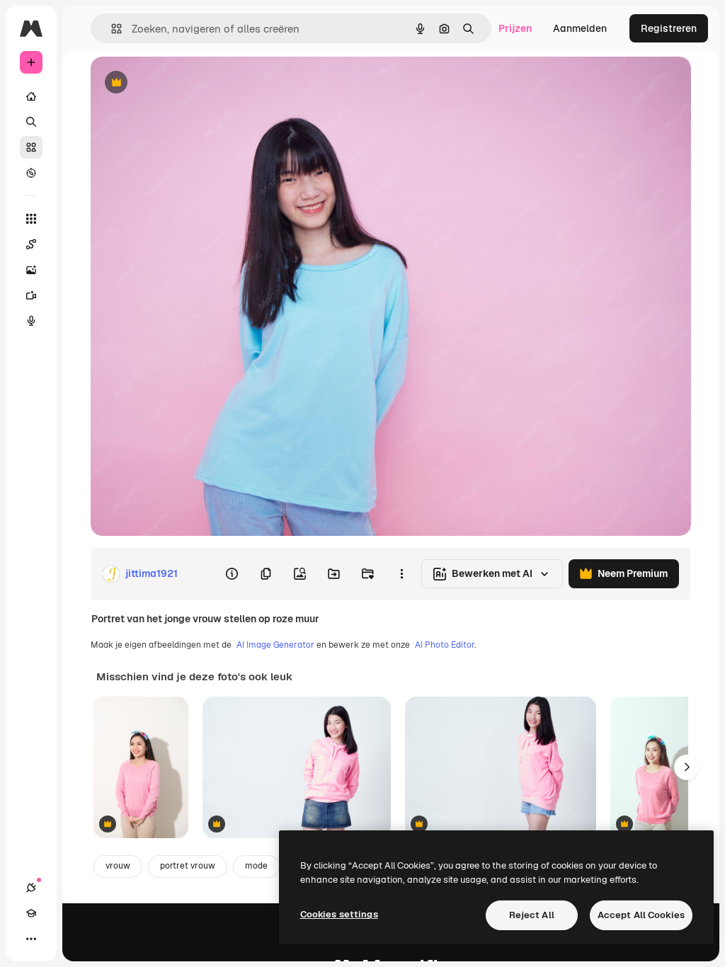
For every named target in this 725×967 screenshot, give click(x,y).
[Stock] (31, 147)
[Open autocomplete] (110, 28)
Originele (183, 83)
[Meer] (31, 938)
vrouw (117, 865)
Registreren (669, 28)
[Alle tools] (31, 218)
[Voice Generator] (31, 320)
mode (256, 865)
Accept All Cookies (641, 915)
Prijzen (515, 28)
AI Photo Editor (444, 645)
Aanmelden (580, 28)
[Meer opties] (401, 574)
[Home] (31, 96)
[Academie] (31, 913)
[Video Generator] (31, 295)
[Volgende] (687, 767)
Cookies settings (339, 914)
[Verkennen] (31, 172)
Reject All (531, 915)
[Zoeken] (31, 121)
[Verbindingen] (31, 887)
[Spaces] (31, 244)
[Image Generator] (31, 269)
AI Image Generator (275, 645)
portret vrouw (187, 865)
